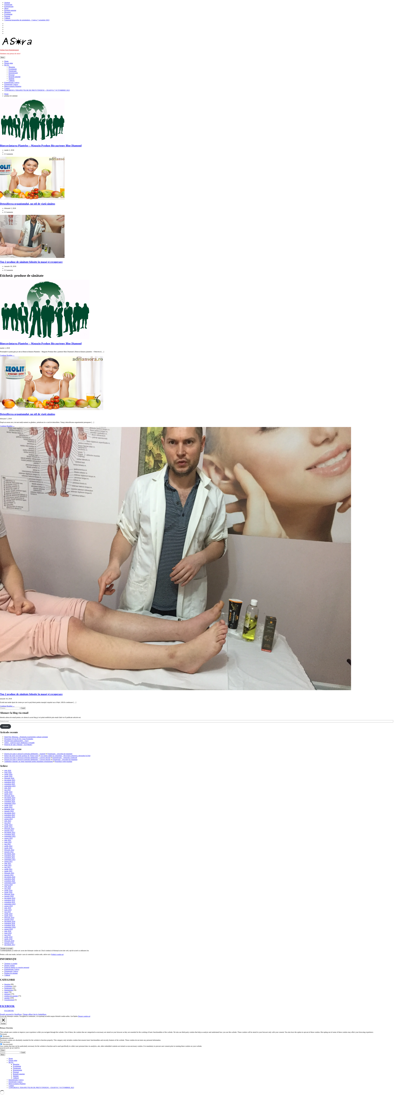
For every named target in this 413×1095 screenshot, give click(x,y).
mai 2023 (7, 823)
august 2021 (8, 861)
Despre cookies (9, 965)
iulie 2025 (7, 788)
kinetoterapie (8, 990)
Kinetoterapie (8, 6)
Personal (7, 16)
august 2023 (8, 819)
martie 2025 (8, 794)
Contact (7, 88)
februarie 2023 (9, 828)
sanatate (7, 998)
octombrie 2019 (9, 902)
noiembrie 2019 (9, 900)
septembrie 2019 (9, 904)
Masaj (6, 8)
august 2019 (8, 906)
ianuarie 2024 (9, 811)
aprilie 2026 (8, 774)
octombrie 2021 (9, 857)
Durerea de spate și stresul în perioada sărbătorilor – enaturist (24, 754)
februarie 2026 (9, 778)
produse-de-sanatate (11, 996)
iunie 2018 (8, 933)
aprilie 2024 (8, 805)
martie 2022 (8, 848)
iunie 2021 (8, 865)
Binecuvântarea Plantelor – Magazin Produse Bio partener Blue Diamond (41, 145)
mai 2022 (7, 844)
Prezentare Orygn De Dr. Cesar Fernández (18, 739)
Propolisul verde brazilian (63, 761)
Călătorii (7, 18)
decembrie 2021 (9, 854)
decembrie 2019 (9, 898)
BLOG (6, 65)
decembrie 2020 (9, 877)
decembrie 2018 (9, 921)
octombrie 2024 (9, 801)
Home (6, 61)
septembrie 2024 (9, 803)
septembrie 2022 (9, 836)
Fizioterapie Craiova (11, 84)
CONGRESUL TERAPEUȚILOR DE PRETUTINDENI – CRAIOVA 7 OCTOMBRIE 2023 (37, 90)
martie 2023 (8, 827)
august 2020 (8, 885)
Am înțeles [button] (74, 1016)
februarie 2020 (9, 894)
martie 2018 (8, 939)
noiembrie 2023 (9, 815)
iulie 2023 (7, 821)
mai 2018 (7, 935)
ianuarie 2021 (9, 875)
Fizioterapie (8, 4)
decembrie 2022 (9, 832)
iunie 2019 (8, 910)
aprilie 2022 (8, 846)
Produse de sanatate (11, 973)
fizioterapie (8, 988)
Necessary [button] (3, 1034)
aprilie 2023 (8, 825)
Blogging (7, 12)
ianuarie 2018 (9, 943)
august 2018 (8, 929)
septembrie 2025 (9, 786)
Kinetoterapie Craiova (11, 82)
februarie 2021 (9, 873)
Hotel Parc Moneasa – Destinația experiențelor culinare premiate (26, 737)
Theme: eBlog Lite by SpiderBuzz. (35, 1014)
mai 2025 (7, 790)
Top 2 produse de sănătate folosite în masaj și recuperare (31, 261)
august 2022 (8, 838)
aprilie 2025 (8, 792)
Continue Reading (7, 355)
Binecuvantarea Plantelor (12, 86)
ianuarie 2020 (9, 896)
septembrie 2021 (9, 859)
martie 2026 (8, 776)
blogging (7, 984)
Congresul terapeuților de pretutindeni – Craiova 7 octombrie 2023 (26, 20)
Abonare (5, 726)
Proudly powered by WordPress (11, 1014)
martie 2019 (8, 916)
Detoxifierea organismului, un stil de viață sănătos (27, 203)
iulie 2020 (7, 887)
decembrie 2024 (9, 798)
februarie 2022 (9, 850)
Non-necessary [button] (5, 1042)
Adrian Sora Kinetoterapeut (9, 50)
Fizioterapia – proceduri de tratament (59, 754)
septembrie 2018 (9, 927)
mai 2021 (7, 867)
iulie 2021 (7, 863)
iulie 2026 (7, 770)
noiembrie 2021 (9, 856)
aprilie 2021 (8, 869)
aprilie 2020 (8, 890)
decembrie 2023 (9, 813)
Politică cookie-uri (57, 954)
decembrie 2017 (9, 945)
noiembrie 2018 (9, 923)
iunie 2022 (8, 842)
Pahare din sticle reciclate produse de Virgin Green (21, 756)
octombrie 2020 (9, 881)
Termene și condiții (10, 963)
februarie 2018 (9, 941)
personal (7, 994)
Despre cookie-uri (84, 1016)
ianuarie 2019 (9, 919)
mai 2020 (7, 888)
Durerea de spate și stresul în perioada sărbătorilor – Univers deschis (27, 758)
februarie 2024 (9, 809)
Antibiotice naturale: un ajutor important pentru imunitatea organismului (28, 761)
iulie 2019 (7, 908)
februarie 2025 (9, 796)
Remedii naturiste (10, 10)
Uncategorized (9, 1000)
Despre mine (8, 63)
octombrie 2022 (9, 834)
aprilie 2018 (8, 937)
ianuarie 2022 (9, 852)
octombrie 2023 (9, 817)
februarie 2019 (9, 917)
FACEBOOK (7, 1006)
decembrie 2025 (9, 780)
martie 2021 (8, 871)
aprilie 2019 (8, 914)
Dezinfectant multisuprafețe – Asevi (16, 741)
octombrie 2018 (9, 925)
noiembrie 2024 (9, 799)
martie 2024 (8, 807)
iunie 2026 (8, 772)
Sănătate (7, 3)
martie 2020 (8, 892)
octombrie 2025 (9, 784)
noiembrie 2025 (9, 782)
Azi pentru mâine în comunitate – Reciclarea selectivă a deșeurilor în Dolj (65, 756)
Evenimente (8, 14)
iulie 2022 (7, 840)
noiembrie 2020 (9, 879)
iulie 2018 (7, 931)
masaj (6, 992)
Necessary (6, 1036)
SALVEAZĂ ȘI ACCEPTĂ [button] (10, 1048)
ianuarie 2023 (9, 830)
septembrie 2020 (9, 883)
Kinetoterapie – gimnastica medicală (64, 758)
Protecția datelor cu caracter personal (16, 967)
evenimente (8, 986)
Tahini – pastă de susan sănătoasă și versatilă (19, 743)
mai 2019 (7, 912)
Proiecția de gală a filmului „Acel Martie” (18, 745)
